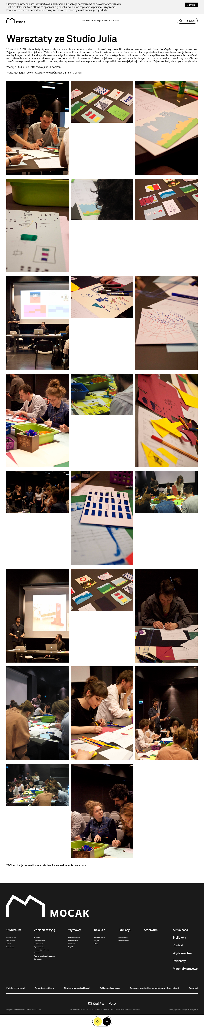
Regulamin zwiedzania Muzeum (44, 956)
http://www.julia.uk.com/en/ (46, 67)
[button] (107, 1021)
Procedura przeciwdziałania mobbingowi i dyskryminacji (154, 988)
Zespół (8, 944)
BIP (112, 1004)
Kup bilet (37, 937)
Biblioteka (179, 937)
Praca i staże (10, 947)
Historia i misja (11, 937)
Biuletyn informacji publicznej (77, 988)
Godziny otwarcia (39, 940)
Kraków (96, 1004)
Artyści (96, 940)
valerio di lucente (63, 865)
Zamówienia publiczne (44, 988)
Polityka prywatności (15, 988)
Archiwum (71, 944)
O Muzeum (13, 930)
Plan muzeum (38, 944)
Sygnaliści (193, 988)
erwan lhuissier (33, 865)
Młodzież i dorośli (123, 940)
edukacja (18, 865)
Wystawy (74, 930)
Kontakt (178, 945)
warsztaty (80, 865)
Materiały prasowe (185, 968)
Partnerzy (179, 961)
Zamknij (191, 4)
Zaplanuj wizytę (44, 930)
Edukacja (124, 930)
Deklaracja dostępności (110, 988)
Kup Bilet (98, 1021)
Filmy (96, 944)
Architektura (10, 940)
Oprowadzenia (38, 947)
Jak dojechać (38, 959)
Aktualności (180, 930)
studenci (48, 865)
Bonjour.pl (194, 1010)
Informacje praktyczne (41, 950)
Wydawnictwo (182, 953)
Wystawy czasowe (74, 937)
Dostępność (38, 953)
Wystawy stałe (73, 940)
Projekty (70, 947)
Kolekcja (99, 930)
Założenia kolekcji (99, 937)
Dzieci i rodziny (123, 937)
